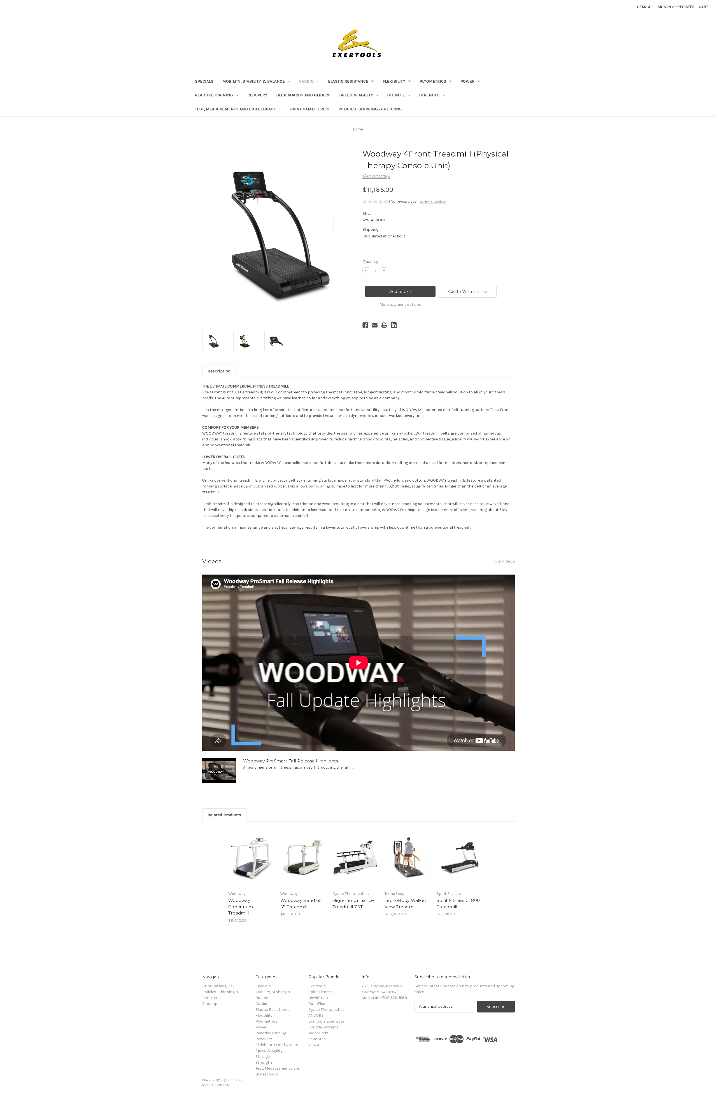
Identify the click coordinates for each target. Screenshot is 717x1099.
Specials (204, 81)
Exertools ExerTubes (326, 1021)
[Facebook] (365, 325)
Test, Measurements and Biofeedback (235, 108)
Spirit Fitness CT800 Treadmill (458, 903)
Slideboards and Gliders (303, 94)
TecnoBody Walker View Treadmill (405, 903)
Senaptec (317, 1039)
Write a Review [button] (433, 202)
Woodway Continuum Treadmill (240, 907)
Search (644, 6)
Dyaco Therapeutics (326, 1009)
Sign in (664, 6)
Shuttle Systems (323, 1027)
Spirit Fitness (320, 992)
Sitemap (209, 1003)
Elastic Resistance (348, 81)
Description (219, 371)
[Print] (384, 325)
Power (467, 81)
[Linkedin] (394, 325)
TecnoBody (318, 1033)
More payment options (400, 304)
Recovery (257, 94)
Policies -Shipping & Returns (370, 108)
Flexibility (394, 81)
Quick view (251, 852)
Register (686, 6)
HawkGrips (318, 997)
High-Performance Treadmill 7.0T (353, 903)
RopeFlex (316, 1003)
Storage (396, 94)
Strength (429, 94)
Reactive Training (214, 94)
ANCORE (315, 1015)
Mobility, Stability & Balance (253, 81)
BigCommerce (232, 1080)
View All (315, 1044)
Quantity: (370, 261)
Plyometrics (433, 81)
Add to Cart (251, 862)
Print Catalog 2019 (309, 108)
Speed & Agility (356, 94)
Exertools (317, 986)
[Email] (375, 325)
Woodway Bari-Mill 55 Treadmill (300, 903)
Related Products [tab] (224, 814)
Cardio (306, 81)
